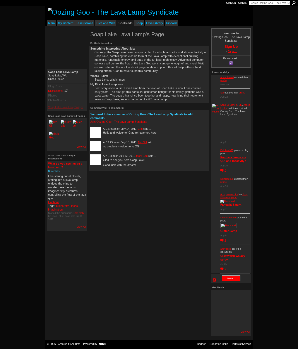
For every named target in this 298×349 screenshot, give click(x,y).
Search (294, 3)
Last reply (79, 213)
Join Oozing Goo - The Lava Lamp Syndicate (118, 121)
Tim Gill (142, 142)
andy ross (225, 248)
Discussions (55, 90)
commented (232, 194)
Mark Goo (142, 155)
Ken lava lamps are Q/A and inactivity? (233, 159)
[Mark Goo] (54, 137)
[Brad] (243, 309)
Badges (201, 344)
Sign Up (231, 3)
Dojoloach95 (226, 150)
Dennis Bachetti (228, 217)
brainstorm (62, 205)
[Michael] (78, 125)
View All (81, 147)
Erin (140, 128)
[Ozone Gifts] (243, 297)
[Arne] (230, 321)
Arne (222, 194)
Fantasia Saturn (230, 204)
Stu (222, 92)
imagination (55, 209)
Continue (53, 202)
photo (234, 197)
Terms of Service (241, 344)
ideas (74, 205)
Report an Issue (218, 344)
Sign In (242, 3)
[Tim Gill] (54, 125)
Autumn (75, 344)
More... (231, 278)
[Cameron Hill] (230, 297)
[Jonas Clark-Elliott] (218, 309)
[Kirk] (230, 309)
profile (223, 80)
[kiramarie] (66, 125)
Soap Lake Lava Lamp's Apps (65, 107)
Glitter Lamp (228, 231)
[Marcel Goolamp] (243, 321)
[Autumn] (218, 321)
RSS (214, 280)
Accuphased (227, 77)
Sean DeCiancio (228, 105)
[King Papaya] (218, 297)
